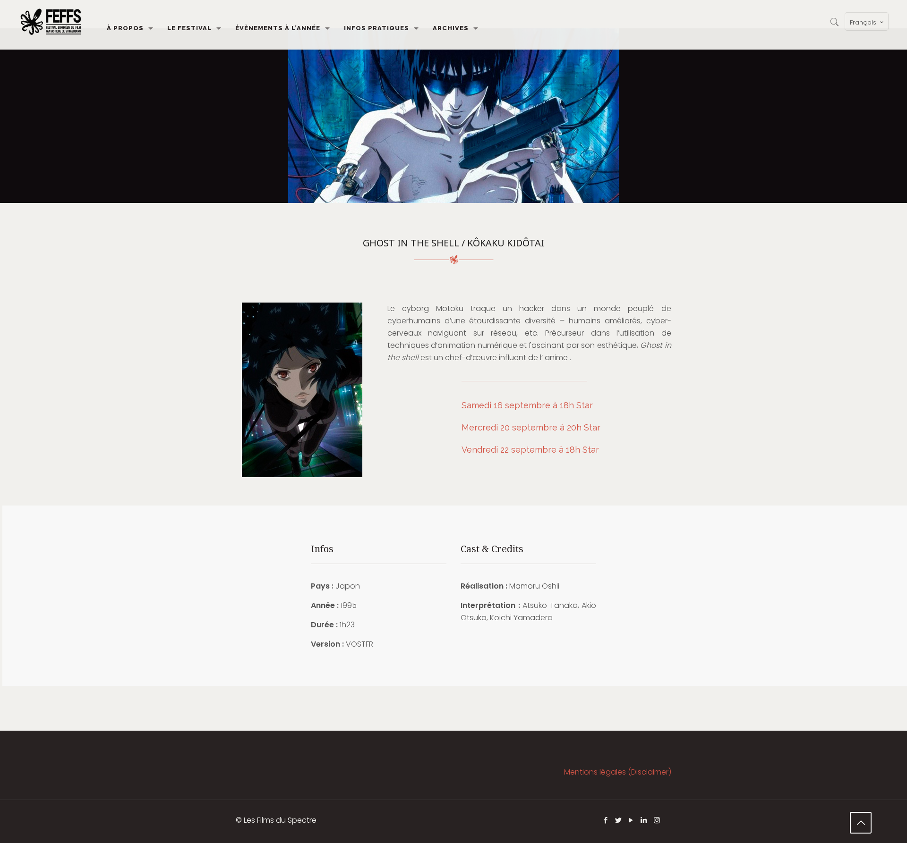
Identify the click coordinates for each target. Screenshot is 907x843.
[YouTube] (631, 820)
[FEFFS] (50, 21)
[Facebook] (606, 820)
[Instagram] (657, 820)
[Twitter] (619, 820)
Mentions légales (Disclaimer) (617, 772)
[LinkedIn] (644, 820)
